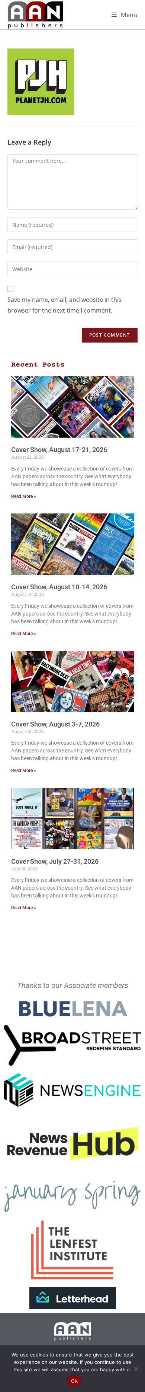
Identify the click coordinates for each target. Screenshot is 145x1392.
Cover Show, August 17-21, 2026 (59, 450)
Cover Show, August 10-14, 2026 (59, 587)
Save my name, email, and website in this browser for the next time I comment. (64, 305)
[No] (135, 1368)
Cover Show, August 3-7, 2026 (55, 724)
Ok (74, 1381)
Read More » (23, 496)
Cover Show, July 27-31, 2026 (55, 861)
